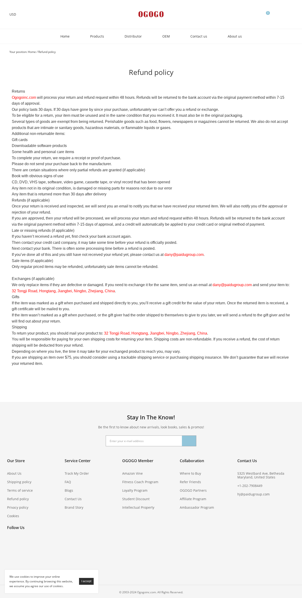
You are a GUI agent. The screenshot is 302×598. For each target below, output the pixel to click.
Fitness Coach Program (140, 482)
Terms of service (20, 490)
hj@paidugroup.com (253, 494)
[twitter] (24, 543)
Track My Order (77, 473)
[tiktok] (12, 563)
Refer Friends (190, 482)
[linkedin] (37, 553)
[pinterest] (37, 543)
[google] (12, 553)
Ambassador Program (197, 507)
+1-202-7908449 (249, 485)
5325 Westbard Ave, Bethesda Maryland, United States (260, 475)
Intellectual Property (138, 507)
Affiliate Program (193, 499)
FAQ (68, 482)
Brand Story (74, 507)
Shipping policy (19, 482)
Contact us (198, 36)
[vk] (24, 553)
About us (235, 36)
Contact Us (73, 499)
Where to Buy (190, 473)
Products (97, 36)
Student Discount (136, 499)
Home (65, 36)
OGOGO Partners (193, 490)
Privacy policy (17, 507)
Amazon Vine (132, 473)
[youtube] (50, 543)
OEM (166, 36)
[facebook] (12, 543)
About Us (14, 473)
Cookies (13, 516)
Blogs (69, 490)
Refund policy (47, 52)
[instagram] (50, 553)
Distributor (133, 36)
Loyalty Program (134, 490)
